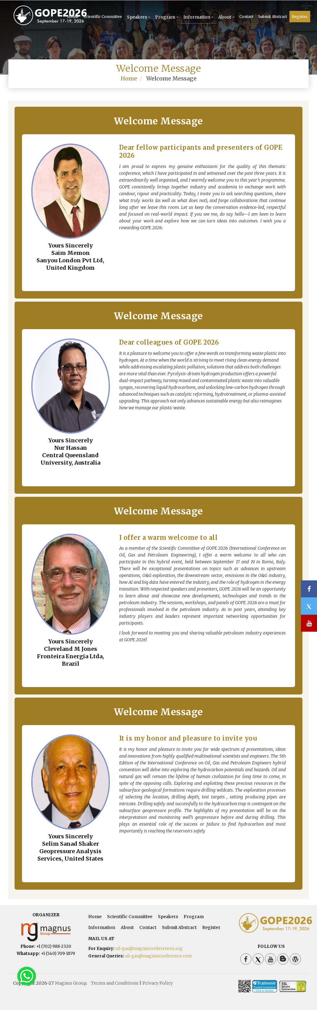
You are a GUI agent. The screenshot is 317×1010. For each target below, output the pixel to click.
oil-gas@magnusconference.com (158, 956)
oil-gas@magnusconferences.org (149, 948)
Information (196, 17)
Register (300, 16)
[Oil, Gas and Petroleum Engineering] (34, 15)
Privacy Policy (157, 983)
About (224, 17)
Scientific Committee (103, 16)
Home (129, 78)
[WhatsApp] (26, 975)
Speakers (137, 17)
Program (165, 17)
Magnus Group (70, 983)
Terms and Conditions (114, 983)
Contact (246, 16)
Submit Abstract (272, 16)
